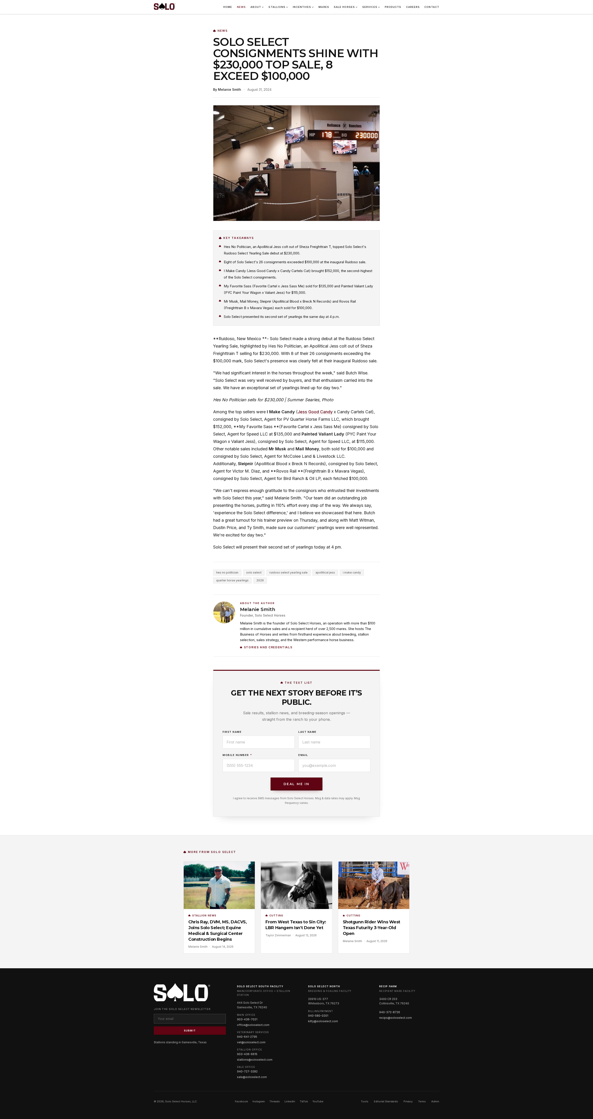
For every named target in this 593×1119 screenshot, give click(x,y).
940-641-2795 (247, 1036)
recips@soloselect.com (395, 1017)
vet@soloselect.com (251, 1042)
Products (393, 7)
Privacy (408, 1101)
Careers (413, 7)
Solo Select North (324, 986)
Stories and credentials (268, 647)
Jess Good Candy (315, 411)
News (241, 7)
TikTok (304, 1101)
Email (303, 755)
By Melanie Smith (227, 89)
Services (369, 7)
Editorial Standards (386, 1101)
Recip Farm (388, 986)
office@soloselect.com (253, 1025)
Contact (431, 7)
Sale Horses (344, 7)
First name (232, 731)
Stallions (276, 7)
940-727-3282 (247, 1071)
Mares (324, 7)
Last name (307, 731)
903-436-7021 (247, 1019)
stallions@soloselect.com (254, 1059)
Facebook (241, 1101)
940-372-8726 (389, 1012)
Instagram (258, 1101)
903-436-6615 (247, 1054)
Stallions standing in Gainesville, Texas (180, 1042)
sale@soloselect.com (252, 1077)
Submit (190, 1030)
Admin (435, 1101)
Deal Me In (296, 784)
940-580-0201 (318, 1015)
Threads (274, 1101)
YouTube (317, 1101)
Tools (364, 1101)
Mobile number (237, 755)
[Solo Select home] (164, 7)
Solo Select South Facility (260, 986)
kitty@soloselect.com (323, 1021)
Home (227, 7)
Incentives (302, 7)
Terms (422, 1101)
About (255, 7)
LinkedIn (289, 1101)
